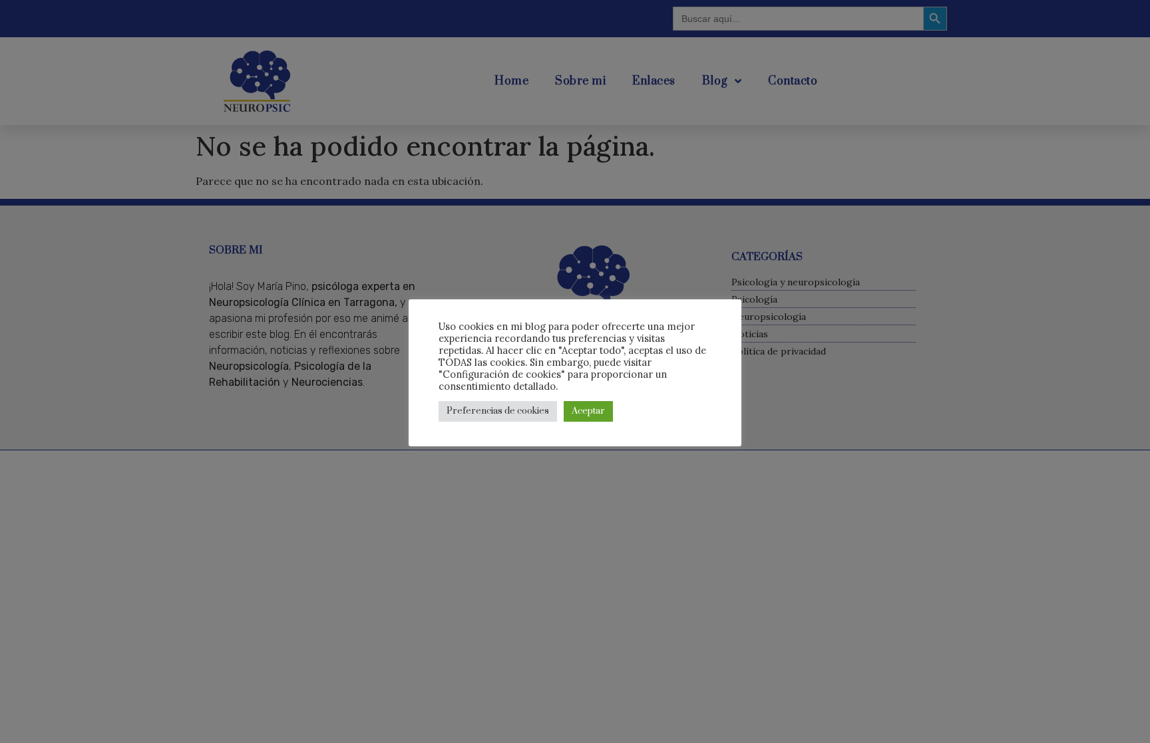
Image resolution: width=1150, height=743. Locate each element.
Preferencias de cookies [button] (498, 411)
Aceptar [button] (588, 411)
